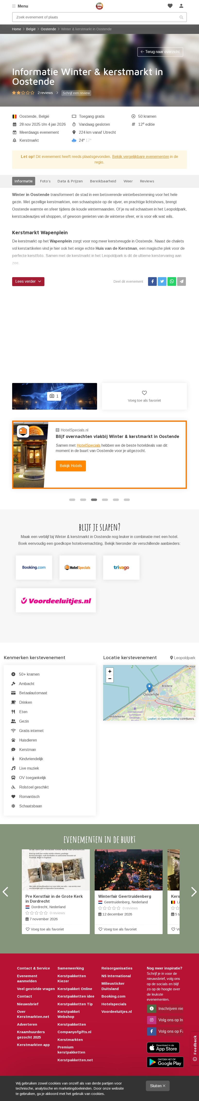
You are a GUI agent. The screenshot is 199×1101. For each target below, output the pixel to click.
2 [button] (83, 500)
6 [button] (127, 500)
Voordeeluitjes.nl (116, 1011)
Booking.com (113, 996)
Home (99, 6)
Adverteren (27, 1024)
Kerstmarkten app (33, 1045)
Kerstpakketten (72, 1024)
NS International (116, 976)
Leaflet (152, 718)
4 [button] (105, 500)
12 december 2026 (124, 905)
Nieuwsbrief (27, 1004)
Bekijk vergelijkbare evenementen (140, 157)
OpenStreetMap (170, 718)
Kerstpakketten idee (76, 996)
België (44, 116)
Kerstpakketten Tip (75, 1004)
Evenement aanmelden (27, 978)
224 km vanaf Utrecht (97, 132)
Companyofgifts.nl (74, 1032)
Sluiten (156, 1086)
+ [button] (109, 671)
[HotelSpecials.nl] (77, 567)
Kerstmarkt (29, 140)
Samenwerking (71, 968)
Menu (22, 6)
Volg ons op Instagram (170, 1020)
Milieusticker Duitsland (112, 986)
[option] (99, 454)
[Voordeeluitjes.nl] (56, 600)
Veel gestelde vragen (36, 989)
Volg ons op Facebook (170, 1031)
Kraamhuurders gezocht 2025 (31, 1034)
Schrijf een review (76, 93)
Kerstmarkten (70, 1040)
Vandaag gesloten (94, 124)
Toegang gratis (92, 116)
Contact (24, 996)
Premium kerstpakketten (71, 1049)
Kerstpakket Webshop (69, 1014)
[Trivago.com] (121, 567)
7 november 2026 (54, 907)
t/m (42, 124)
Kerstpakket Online (75, 989)
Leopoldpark (184, 658)
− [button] (109, 679)
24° (85, 140)
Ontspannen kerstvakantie (83, 436)
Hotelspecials (113, 1004)
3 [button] (94, 500)
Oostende (27, 116)
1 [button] (72, 500)
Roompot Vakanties (78, 430)
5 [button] (116, 500)
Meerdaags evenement (39, 132)
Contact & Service (33, 968)
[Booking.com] (34, 567)
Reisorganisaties (117, 968)
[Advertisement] (99, 330)
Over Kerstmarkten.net (33, 1014)
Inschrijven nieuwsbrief (170, 1009)
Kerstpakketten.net (75, 1060)
